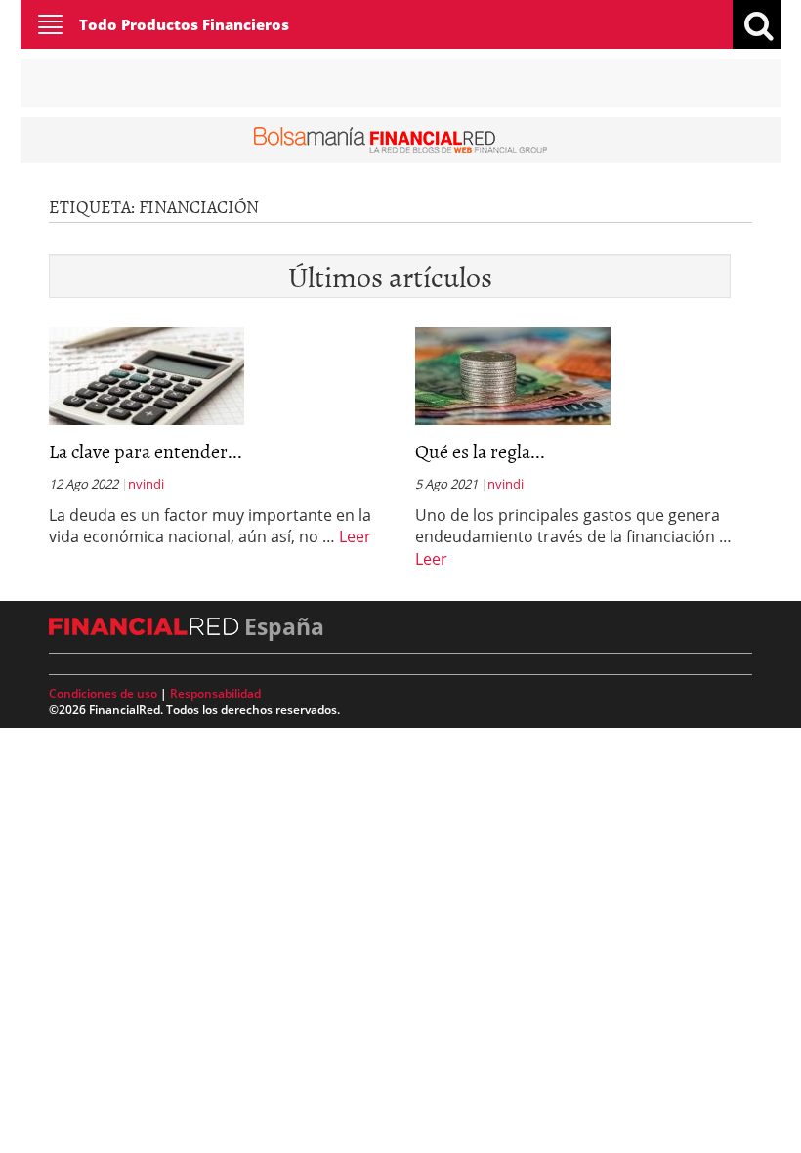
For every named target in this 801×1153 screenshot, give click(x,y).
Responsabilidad (215, 693)
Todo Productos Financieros (184, 24)
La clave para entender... (145, 450)
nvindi (146, 483)
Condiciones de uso (103, 693)
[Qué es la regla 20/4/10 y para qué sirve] (513, 374)
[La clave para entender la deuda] (146, 374)
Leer (355, 536)
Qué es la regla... (480, 450)
